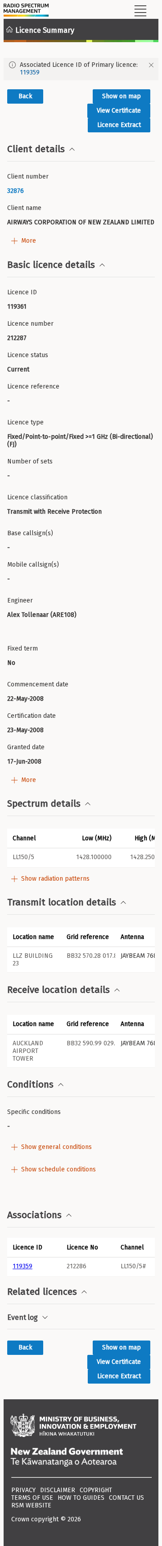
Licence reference (33, 386)
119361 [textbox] (17, 306)
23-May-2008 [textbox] (25, 730)
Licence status (27, 355)
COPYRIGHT (96, 1490)
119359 (30, 72)
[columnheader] (34, 1247)
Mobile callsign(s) (33, 564)
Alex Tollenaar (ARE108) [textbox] (41, 615)
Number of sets (30, 461)
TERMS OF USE (32, 1498)
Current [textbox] (18, 369)
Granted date (26, 747)
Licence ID (22, 292)
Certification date (31, 716)
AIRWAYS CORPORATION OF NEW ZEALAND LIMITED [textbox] (80, 222)
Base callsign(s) (30, 533)
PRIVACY (23, 1490)
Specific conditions (34, 1112)
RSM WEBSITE (31, 1505)
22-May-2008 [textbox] (25, 699)
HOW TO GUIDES (81, 1498)
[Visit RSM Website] (26, 11)
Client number (28, 176)
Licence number (30, 324)
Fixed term (22, 648)
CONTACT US (126, 1498)
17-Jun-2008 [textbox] (24, 761)
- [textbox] (8, 401)
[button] (34, 838)
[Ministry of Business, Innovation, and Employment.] (81, 1426)
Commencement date (37, 684)
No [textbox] (11, 663)
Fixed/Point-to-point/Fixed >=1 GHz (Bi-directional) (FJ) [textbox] (81, 440)
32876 (15, 191)
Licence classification (37, 497)
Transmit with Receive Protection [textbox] (54, 511)
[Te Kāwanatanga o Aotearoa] (81, 1458)
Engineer (20, 600)
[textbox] (81, 191)
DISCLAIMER (57, 1490)
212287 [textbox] (17, 338)
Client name (24, 208)
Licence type (25, 422)
